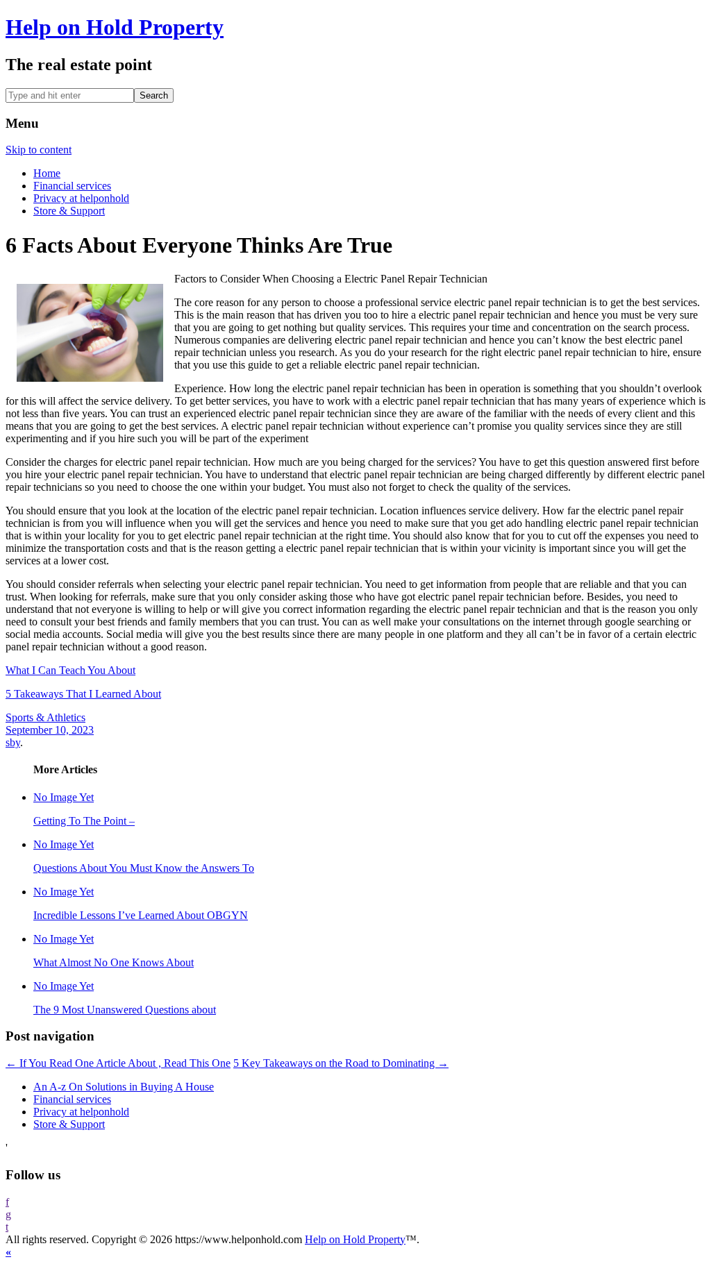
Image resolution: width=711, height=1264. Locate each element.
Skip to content (39, 149)
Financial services (72, 186)
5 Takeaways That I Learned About (83, 694)
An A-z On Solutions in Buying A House (123, 1087)
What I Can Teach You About (70, 670)
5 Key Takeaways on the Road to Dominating (341, 1063)
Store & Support (69, 211)
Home (46, 173)
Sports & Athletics (45, 717)
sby (13, 742)
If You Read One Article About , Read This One (118, 1063)
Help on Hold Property (115, 27)
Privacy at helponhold (81, 198)
